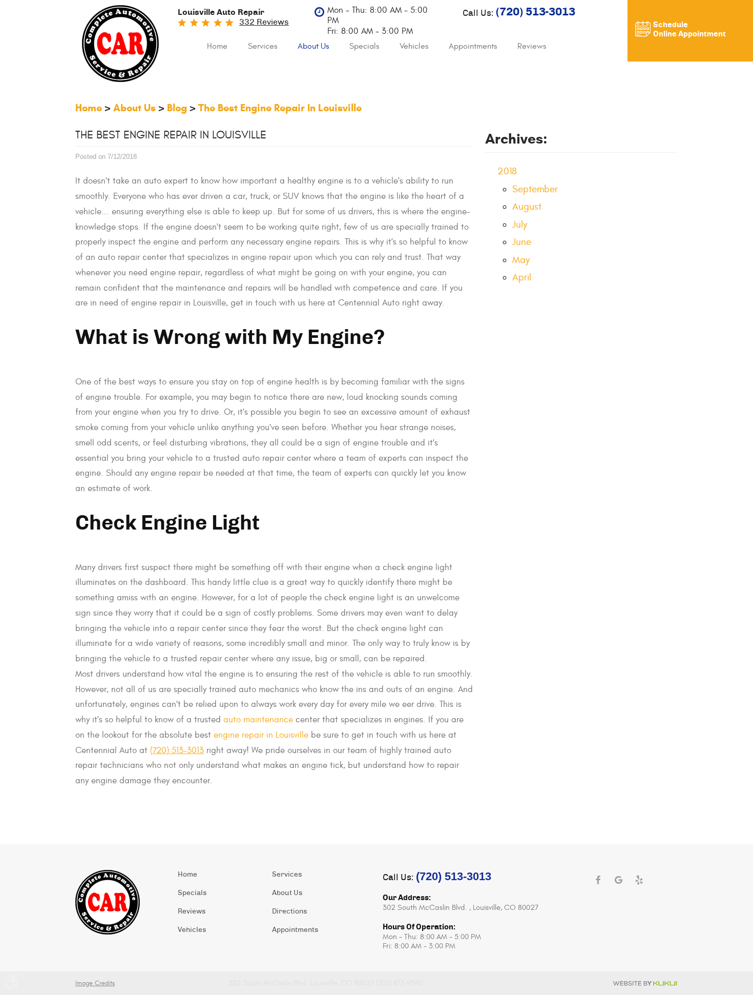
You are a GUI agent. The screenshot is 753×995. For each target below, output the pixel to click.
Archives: (516, 139)
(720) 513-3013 (177, 750)
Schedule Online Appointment (689, 29)
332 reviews (264, 22)
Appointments (473, 46)
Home (217, 46)
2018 (507, 171)
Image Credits (95, 983)
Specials (364, 46)
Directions (289, 911)
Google (618, 880)
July (519, 224)
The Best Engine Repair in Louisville (280, 107)
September (535, 189)
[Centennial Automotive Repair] (120, 43)
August (526, 206)
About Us (313, 46)
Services (262, 46)
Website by (645, 983)
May (521, 260)
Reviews (531, 46)
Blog (177, 107)
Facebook (597, 880)
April (521, 277)
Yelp (638, 880)
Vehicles (414, 46)
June (521, 242)
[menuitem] (217, 46)
